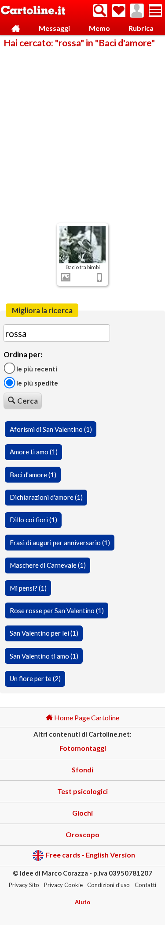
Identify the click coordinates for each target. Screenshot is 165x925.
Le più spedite (36, 383)
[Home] (16, 28)
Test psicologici (82, 791)
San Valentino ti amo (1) (44, 656)
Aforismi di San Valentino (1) (51, 429)
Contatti (145, 884)
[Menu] (155, 11)
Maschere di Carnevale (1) (48, 565)
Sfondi (82, 769)
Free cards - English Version (90, 854)
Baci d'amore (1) (33, 475)
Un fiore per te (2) (35, 678)
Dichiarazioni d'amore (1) (46, 497)
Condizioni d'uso (108, 884)
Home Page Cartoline (86, 717)
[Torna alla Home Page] (33, 11)
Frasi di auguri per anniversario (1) (60, 543)
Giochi (82, 813)
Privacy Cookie (63, 884)
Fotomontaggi (82, 748)
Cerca (27, 400)
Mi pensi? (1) (28, 588)
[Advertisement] (82, 134)
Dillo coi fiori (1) (33, 520)
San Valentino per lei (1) (44, 633)
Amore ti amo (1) (34, 452)
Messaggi (54, 28)
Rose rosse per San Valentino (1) (57, 610)
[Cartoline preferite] (119, 11)
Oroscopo (82, 834)
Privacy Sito (24, 884)
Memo (99, 28)
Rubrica (141, 28)
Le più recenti (36, 368)
